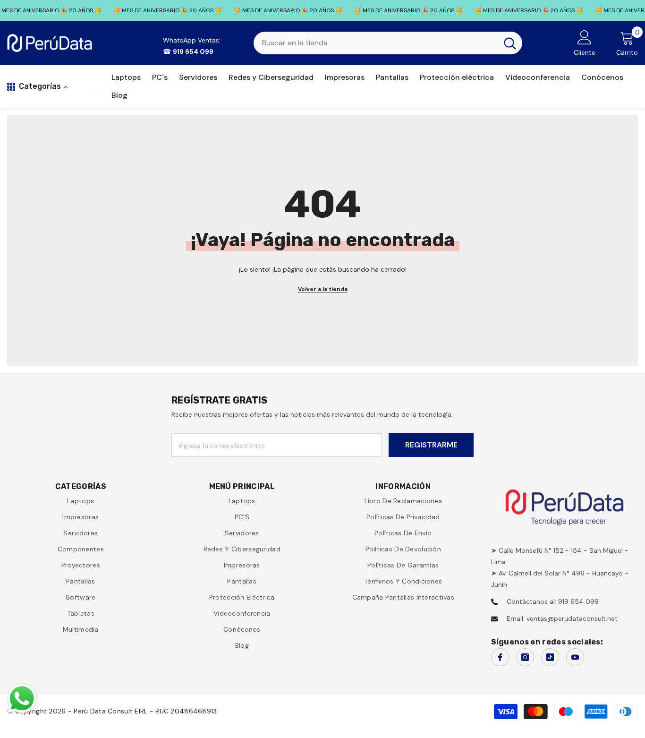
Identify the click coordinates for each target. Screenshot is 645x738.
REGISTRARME (431, 445)
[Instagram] (525, 657)
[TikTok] (550, 657)
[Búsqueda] (388, 43)
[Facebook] (500, 657)
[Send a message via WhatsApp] (22, 698)
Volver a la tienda (323, 289)
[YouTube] (575, 657)
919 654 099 (578, 601)
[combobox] (376, 43)
